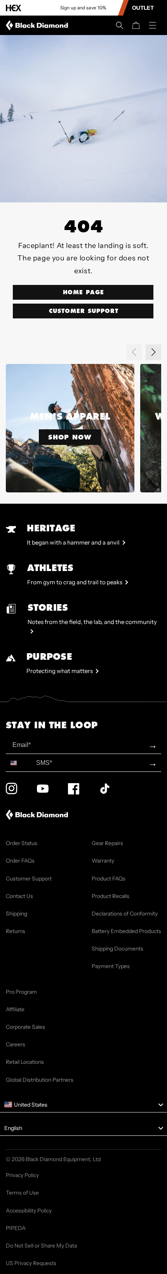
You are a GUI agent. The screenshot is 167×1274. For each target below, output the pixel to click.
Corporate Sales (25, 1026)
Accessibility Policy (29, 1210)
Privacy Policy (22, 1175)
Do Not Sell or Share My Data (41, 1245)
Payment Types (111, 966)
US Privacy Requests (31, 1263)
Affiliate (15, 1009)
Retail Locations (25, 1061)
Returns (15, 931)
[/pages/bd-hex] (13, 8)
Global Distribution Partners (39, 1079)
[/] (38, 25)
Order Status (21, 843)
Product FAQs (108, 878)
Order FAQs (20, 860)
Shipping (16, 913)
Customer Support (83, 311)
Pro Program (21, 991)
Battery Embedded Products (126, 931)
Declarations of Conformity (125, 913)
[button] (119, 25)
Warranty (103, 860)
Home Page (83, 292)
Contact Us (19, 896)
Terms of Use (22, 1192)
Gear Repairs (107, 843)
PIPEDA (16, 1228)
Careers (15, 1044)
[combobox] (19, 762)
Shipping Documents (117, 948)
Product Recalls (110, 896)
